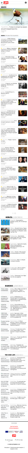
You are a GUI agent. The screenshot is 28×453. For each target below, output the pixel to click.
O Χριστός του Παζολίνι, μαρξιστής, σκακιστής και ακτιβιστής (9, 85)
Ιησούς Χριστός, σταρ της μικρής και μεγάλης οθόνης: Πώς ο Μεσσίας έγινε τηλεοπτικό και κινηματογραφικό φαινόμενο (9, 131)
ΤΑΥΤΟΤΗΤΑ (14, 426)
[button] (1, 2)
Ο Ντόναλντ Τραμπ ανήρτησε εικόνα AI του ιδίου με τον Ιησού (9, 58)
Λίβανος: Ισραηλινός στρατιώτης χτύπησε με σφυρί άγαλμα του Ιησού (9, 50)
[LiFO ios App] (19, 440)
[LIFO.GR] (6, 2)
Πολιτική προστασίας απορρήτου (17, 447)
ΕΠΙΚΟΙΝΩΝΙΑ (14, 428)
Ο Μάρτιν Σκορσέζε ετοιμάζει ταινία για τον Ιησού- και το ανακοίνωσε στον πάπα (9, 206)
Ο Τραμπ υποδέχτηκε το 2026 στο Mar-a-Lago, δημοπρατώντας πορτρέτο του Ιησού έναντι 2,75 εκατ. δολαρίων (9, 102)
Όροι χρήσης (6, 447)
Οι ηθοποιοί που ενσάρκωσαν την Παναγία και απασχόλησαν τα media (9, 76)
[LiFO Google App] (9, 440)
